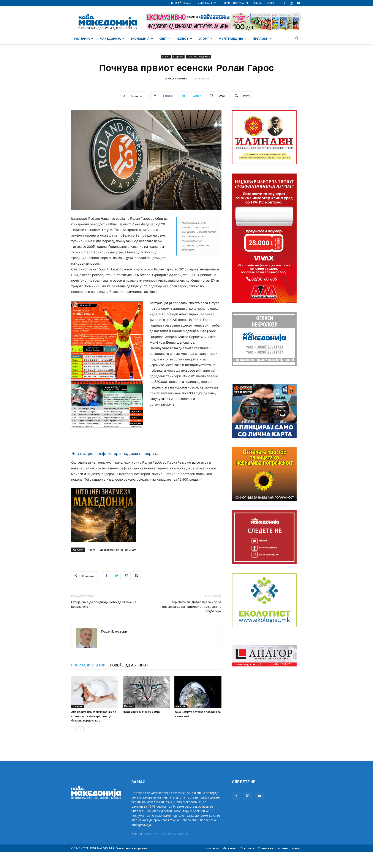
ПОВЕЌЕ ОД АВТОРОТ (129, 665)
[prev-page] (74, 729)
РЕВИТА (257, 3)
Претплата (247, 848)
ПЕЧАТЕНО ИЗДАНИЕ (236, 3)
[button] (296, 39)
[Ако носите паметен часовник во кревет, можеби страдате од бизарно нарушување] (94, 692)
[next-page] (81, 729)
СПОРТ (203, 38)
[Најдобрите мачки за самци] (146, 692)
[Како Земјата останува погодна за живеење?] (197, 692)
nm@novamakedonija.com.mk (166, 834)
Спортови (178, 56)
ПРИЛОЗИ (260, 38)
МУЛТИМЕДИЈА (231, 38)
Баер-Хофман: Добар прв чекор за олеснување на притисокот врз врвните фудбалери (191, 606)
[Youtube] (298, 3)
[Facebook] (284, 3)
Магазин (77, 706)
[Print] (136, 575)
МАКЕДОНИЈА (110, 38)
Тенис (91, 549)
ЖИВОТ (183, 38)
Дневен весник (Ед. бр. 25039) (118, 549)
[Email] (126, 575)
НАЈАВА (270, 3)
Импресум (212, 848)
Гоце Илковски (177, 78)
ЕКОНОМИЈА (140, 38)
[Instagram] (291, 3)
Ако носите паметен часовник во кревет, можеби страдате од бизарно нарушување (93, 716)
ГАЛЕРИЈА (82, 38)
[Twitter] (116, 575)
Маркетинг (230, 848)
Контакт (297, 848)
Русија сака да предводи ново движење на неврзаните (103, 604)
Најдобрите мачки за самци (141, 711)
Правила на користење (273, 848)
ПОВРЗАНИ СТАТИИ (88, 665)
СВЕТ (163, 38)
